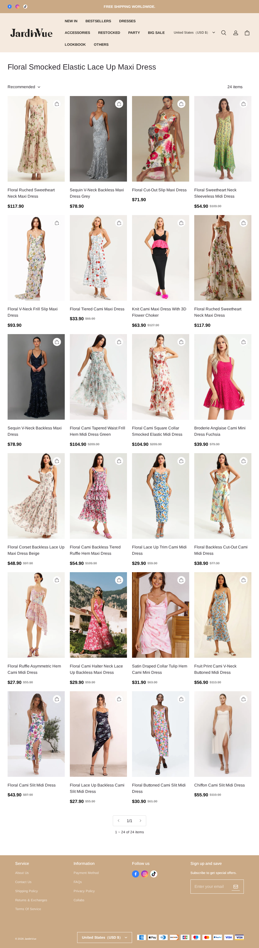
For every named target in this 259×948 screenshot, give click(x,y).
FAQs (78, 882)
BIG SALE (156, 33)
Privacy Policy (84, 891)
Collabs (79, 900)
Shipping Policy (26, 891)
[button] (224, 33)
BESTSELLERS (98, 21)
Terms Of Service (28, 909)
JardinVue (30, 938)
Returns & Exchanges (31, 900)
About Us (22, 873)
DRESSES (127, 21)
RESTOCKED (109, 33)
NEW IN (71, 21)
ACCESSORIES (77, 33)
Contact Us (23, 882)
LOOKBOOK (75, 44)
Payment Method (86, 873)
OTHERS (101, 44)
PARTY (134, 33)
